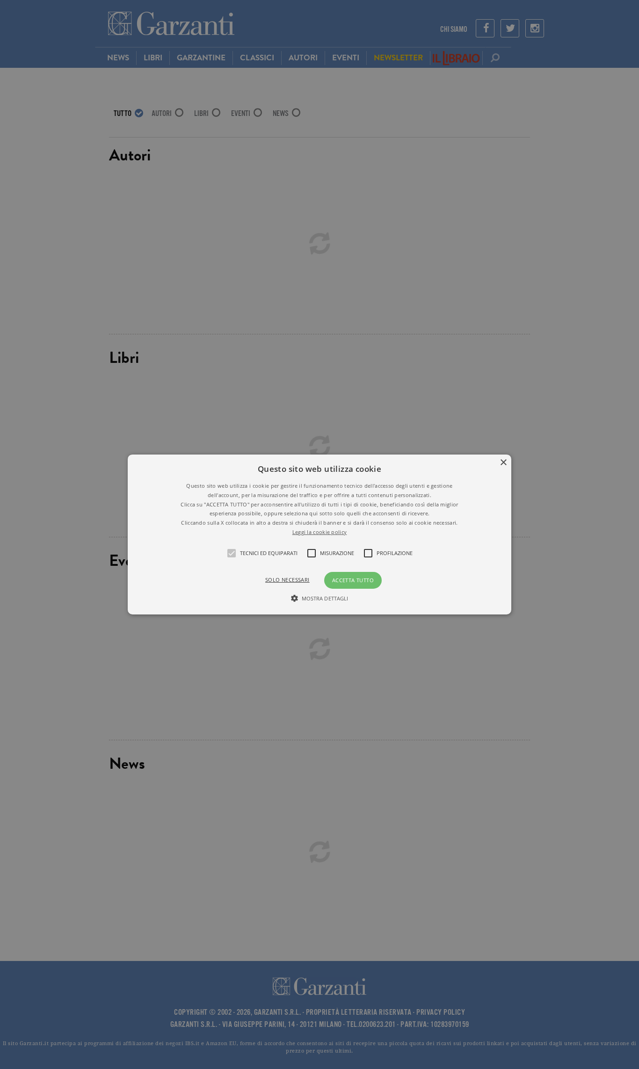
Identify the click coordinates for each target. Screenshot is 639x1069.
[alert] (319, 534)
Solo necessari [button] (287, 579)
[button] (319, 534)
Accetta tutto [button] (353, 580)
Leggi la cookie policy (319, 531)
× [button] (503, 462)
